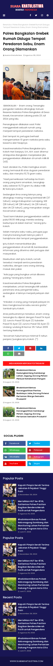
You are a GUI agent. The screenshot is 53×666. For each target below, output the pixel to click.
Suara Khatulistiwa (13, 55)
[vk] (14, 456)
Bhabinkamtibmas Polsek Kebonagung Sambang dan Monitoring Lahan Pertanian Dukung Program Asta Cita (33, 524)
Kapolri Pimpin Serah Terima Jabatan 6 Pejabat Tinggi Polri (33, 488)
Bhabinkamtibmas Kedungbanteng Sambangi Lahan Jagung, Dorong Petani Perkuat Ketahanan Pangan (31, 374)
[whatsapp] (14, 450)
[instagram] (42, 15)
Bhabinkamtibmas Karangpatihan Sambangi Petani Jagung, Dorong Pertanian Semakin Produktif (31, 412)
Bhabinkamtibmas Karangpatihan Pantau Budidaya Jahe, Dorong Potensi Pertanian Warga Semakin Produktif (32, 393)
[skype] (38, 463)
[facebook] (30, 15)
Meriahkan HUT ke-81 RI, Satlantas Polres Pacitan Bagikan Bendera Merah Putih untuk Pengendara (32, 506)
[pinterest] (47, 15)
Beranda (7, 24)
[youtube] (14, 463)
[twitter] (36, 15)
